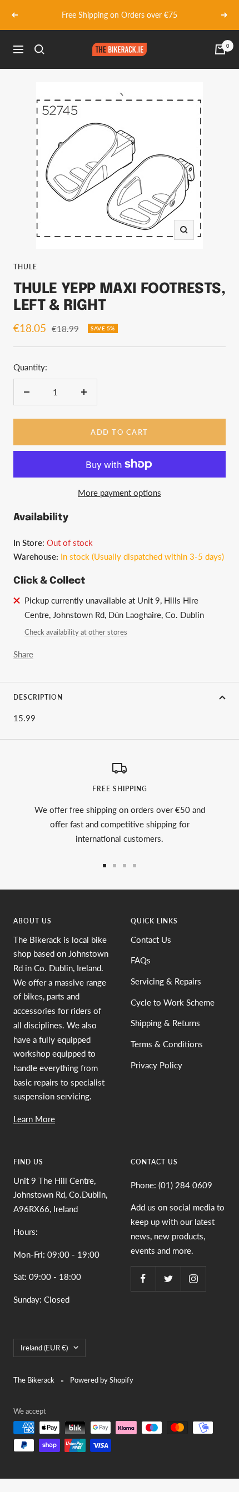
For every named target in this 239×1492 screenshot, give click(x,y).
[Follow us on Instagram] (193, 1278)
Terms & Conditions (167, 1044)
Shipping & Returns (165, 1023)
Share (23, 654)
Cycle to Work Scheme (173, 1002)
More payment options (119, 493)
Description (38, 697)
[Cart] (220, 49)
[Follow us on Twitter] (168, 1278)
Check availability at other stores (75, 631)
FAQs (141, 960)
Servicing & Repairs (166, 981)
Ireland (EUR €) (44, 1347)
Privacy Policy (156, 1065)
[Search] (39, 49)
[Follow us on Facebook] (143, 1278)
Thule (25, 267)
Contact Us (151, 940)
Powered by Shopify (101, 1379)
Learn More (34, 1119)
